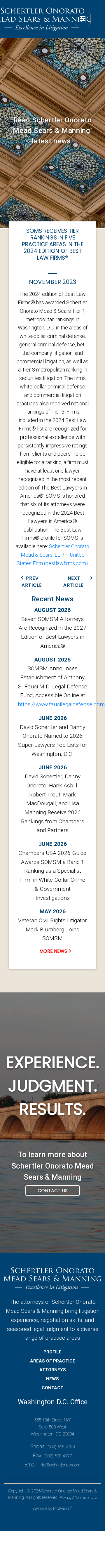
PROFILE (52, 1352)
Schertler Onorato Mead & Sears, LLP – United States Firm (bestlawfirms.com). (53, 554)
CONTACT (52, 1387)
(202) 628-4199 (60, 1446)
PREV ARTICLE (32, 582)
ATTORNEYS (52, 1369)
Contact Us (53, 1190)
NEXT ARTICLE (73, 582)
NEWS (52, 1378)
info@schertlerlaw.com (59, 1465)
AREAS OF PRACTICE (52, 1361)
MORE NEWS (53, 951)
